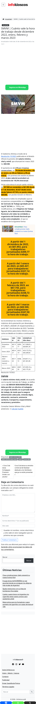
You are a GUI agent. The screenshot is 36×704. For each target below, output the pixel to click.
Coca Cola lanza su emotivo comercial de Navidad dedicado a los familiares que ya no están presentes (24, 468)
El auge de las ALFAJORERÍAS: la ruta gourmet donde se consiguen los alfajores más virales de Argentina (17, 583)
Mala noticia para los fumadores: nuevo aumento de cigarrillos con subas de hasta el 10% (18, 604)
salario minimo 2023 (15, 457)
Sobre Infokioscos (8, 670)
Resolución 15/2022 (8, 156)
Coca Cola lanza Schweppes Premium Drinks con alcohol (6, 471)
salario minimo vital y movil (9, 459)
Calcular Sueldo (17, 409)
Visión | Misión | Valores (10, 673)
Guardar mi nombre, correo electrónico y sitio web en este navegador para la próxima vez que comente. (19, 532)
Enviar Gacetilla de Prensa (11, 683)
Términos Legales (8, 687)
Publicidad (5, 680)
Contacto (5, 677)
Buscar (5, 557)
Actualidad (8, 19)
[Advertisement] (18, 65)
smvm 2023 (27, 459)
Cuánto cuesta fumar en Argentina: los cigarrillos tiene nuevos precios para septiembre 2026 (16, 596)
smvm (20, 459)
